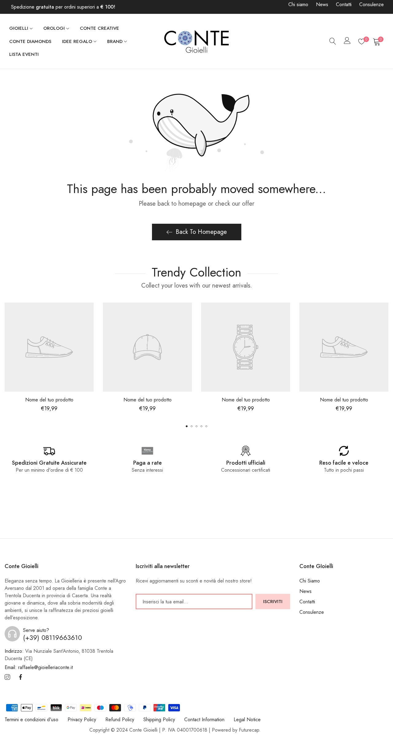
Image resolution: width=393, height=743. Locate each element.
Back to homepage (201, 231)
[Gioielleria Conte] (196, 41)
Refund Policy (119, 719)
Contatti (344, 4)
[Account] (347, 41)
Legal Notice (247, 719)
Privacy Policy (82, 719)
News (322, 4)
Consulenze (371, 4)
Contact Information (204, 719)
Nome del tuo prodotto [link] (49, 399)
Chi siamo (298, 4)
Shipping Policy (159, 719)
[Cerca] (332, 41)
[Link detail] (7, 678)
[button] (187, 426)
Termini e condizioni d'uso (31, 719)
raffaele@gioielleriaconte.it (39, 667)
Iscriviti (272, 601)
